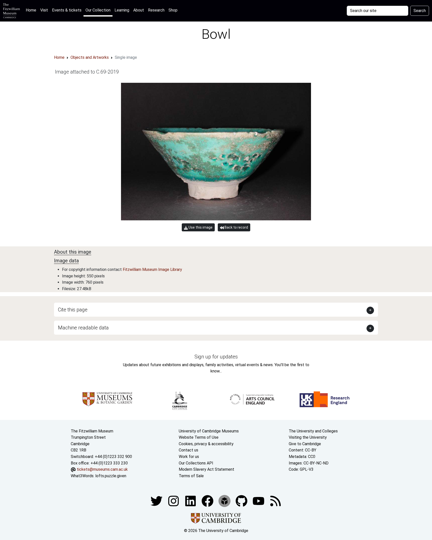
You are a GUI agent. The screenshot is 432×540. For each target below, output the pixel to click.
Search (420, 10)
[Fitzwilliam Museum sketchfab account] (225, 500)
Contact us (188, 450)
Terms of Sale (191, 475)
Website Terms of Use (198, 437)
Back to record (236, 227)
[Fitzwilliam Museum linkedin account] (208, 500)
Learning (121, 10)
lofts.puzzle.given (110, 475)
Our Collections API (196, 463)
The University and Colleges (313, 431)
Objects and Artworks (89, 57)
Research (156, 10)
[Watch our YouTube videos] (259, 500)
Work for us (189, 456)
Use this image (200, 227)
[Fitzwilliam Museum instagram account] (174, 500)
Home (32, 10)
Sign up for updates (216, 357)
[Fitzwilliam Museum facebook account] (191, 500)
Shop (173, 10)
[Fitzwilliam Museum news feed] (276, 500)
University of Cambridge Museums (209, 431)
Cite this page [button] (73, 310)
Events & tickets (67, 10)
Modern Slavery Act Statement (206, 469)
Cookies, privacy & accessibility (206, 443)
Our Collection (98, 10)
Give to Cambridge (305, 443)
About (138, 10)
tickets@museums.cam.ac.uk (102, 469)
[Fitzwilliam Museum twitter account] (157, 500)
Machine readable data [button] (83, 328)
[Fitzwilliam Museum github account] (242, 500)
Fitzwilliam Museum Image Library (152, 269)
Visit (44, 10)
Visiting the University (308, 437)
